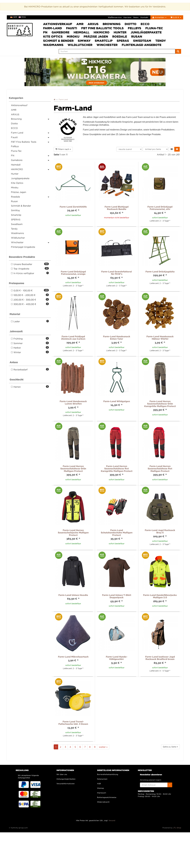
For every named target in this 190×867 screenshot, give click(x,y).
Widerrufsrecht (103, 802)
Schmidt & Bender (58, 40)
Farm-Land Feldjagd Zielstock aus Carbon (73, 337)
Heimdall (81, 32)
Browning (111, 24)
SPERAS (123, 40)
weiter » (103, 747)
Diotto (130, 24)
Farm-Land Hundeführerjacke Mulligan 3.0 (160, 596)
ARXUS (93, 24)
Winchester (107, 44)
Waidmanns (53, 44)
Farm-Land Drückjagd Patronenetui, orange (73, 272)
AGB (99, 783)
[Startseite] (54, 99)
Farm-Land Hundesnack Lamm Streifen (73, 402)
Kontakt (144, 17)
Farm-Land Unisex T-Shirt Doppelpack (116, 596)
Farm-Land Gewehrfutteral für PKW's (116, 272)
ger (15, 17)
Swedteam (142, 40)
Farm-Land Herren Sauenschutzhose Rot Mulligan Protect (160, 468)
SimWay (84, 40)
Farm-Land (52, 28)
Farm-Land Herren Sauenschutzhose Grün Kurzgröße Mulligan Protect (160, 403)
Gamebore (60, 32)
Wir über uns (61, 774)
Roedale (119, 36)
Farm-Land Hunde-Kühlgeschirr (116, 657)
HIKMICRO (101, 32)
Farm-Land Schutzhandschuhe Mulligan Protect (116, 532)
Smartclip (104, 40)
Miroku (73, 36)
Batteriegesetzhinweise (106, 797)
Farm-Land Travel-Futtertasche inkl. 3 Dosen (73, 722)
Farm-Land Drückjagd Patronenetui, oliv (159, 207)
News (136, 17)
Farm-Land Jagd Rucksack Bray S (160, 531)
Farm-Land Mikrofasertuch (73, 656)
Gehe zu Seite (170, 747)
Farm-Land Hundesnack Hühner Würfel (160, 337)
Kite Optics (53, 36)
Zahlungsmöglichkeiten (65, 779)
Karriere (127, 17)
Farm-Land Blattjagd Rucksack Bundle (117, 207)
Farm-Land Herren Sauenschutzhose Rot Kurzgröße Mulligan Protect (116, 468)
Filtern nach (63, 149)
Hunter (120, 32)
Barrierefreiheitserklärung (107, 774)
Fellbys (134, 28)
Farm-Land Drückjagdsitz (160, 271)
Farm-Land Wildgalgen (116, 401)
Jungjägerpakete (146, 32)
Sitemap (100, 788)
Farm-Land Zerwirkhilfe (73, 206)
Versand (111, 820)
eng (24, 17)
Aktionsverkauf (57, 24)
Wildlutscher (80, 44)
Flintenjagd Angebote (141, 44)
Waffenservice (115, 17)
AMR (79, 24)
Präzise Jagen (96, 36)
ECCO (145, 24)
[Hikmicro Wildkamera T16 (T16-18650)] (95, 72)
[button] (171, 149)
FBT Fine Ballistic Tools (102, 28)
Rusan (136, 36)
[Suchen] (178, 51)
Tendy (160, 40)
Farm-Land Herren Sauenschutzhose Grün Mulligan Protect (73, 468)
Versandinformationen (65, 783)
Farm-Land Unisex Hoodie (73, 595)
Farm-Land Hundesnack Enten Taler (116, 337)
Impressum (101, 793)
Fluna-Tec (154, 28)
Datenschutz (102, 779)
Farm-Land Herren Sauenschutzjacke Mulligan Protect (73, 532)
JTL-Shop (177, 828)
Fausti (71, 28)
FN (45, 32)
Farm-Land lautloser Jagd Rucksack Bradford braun (160, 657)
